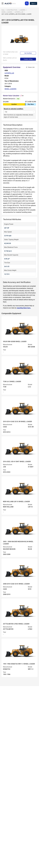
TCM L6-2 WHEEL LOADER (12, 381)
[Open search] (27, 3)
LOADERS (22, 10)
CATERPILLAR (18, 12)
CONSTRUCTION (11, 10)
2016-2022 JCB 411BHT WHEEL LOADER (17, 461)
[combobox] (18, 112)
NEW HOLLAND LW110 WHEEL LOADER (16, 501)
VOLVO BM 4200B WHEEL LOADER (14, 341)
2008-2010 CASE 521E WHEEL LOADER (16, 584)
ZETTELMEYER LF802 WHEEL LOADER (16, 624)
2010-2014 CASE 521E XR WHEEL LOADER (17, 421)
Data (3, 10)
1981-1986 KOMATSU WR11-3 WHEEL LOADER (19, 664)
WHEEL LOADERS (7, 12)
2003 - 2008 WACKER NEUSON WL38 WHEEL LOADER (18, 543)
